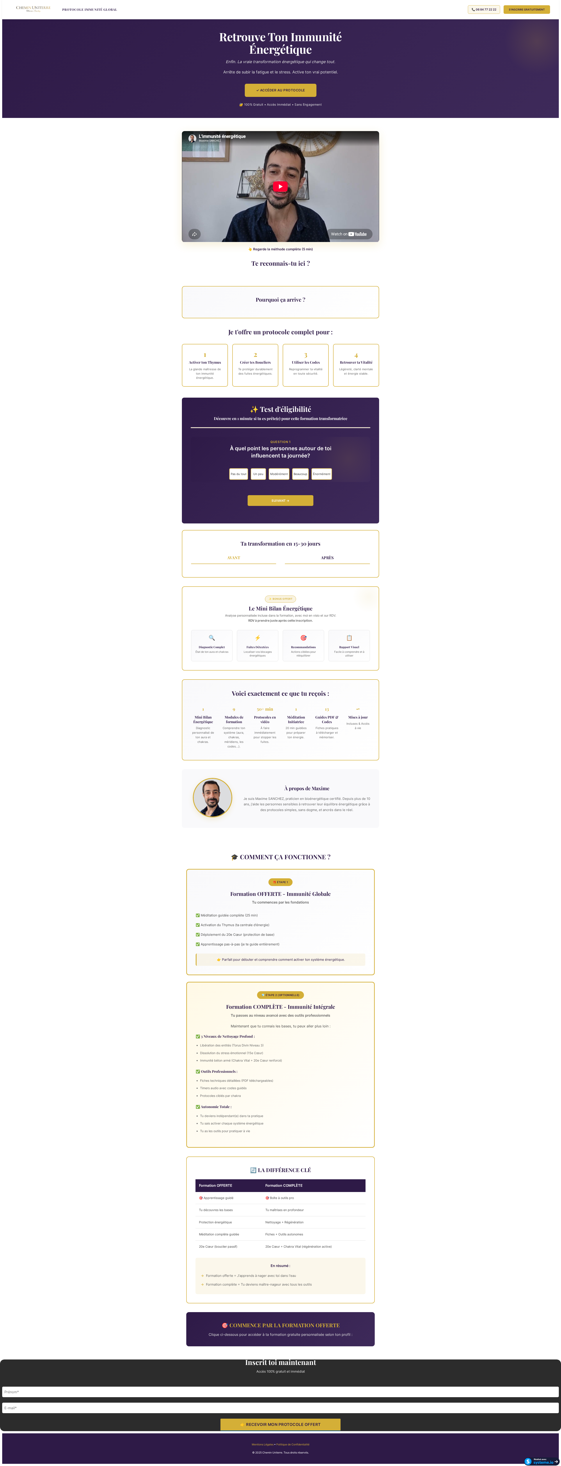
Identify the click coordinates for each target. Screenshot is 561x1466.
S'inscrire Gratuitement (527, 9)
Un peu (258, 474)
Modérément (279, 474)
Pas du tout (239, 474)
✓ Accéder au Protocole (280, 90)
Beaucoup (300, 474)
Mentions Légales (262, 1444)
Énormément (321, 474)
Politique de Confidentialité (292, 1444)
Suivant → (280, 500)
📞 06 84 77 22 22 (484, 9)
